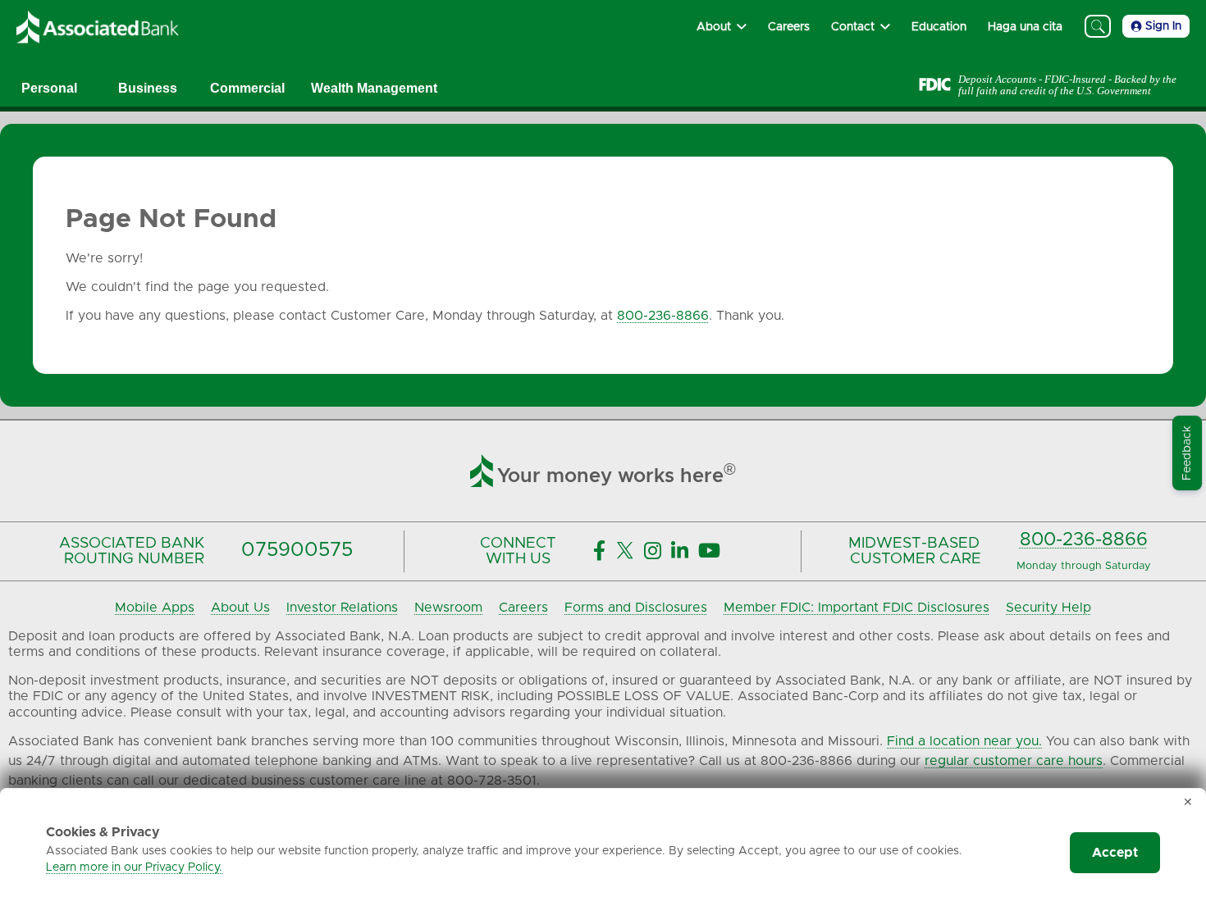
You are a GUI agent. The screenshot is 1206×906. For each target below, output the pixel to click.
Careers (523, 607)
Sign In (1163, 26)
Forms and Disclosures (635, 607)
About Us (240, 607)
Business (147, 88)
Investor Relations (342, 607)
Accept (1115, 852)
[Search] (1098, 26)
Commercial (247, 88)
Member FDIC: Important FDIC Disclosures (856, 607)
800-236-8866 (663, 315)
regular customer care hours (1014, 760)
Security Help (1048, 607)
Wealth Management (374, 88)
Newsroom (448, 607)
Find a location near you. (964, 741)
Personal (49, 88)
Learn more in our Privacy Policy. (134, 867)
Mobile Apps (154, 607)
